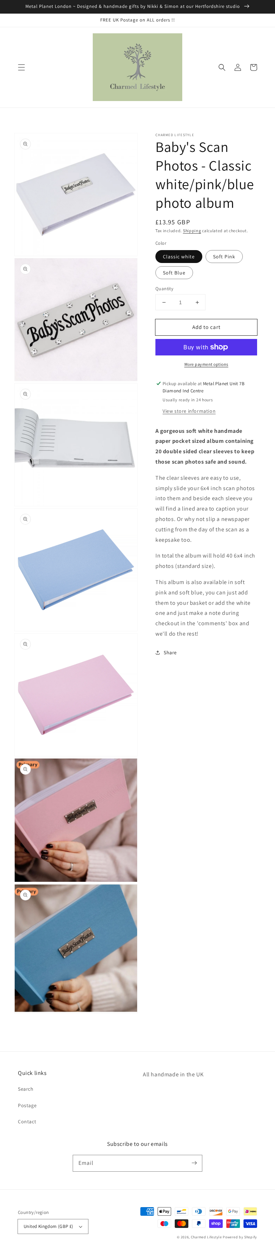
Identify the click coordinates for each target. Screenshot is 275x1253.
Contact (27, 1121)
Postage (27, 1105)
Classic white (179, 256)
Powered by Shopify (240, 1237)
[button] (21, 67)
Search (26, 1089)
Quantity (164, 289)
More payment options (206, 364)
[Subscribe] (194, 1163)
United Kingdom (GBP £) (48, 1226)
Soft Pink (224, 256)
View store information (189, 411)
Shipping (192, 230)
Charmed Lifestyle (206, 1237)
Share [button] (170, 652)
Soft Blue (174, 272)
